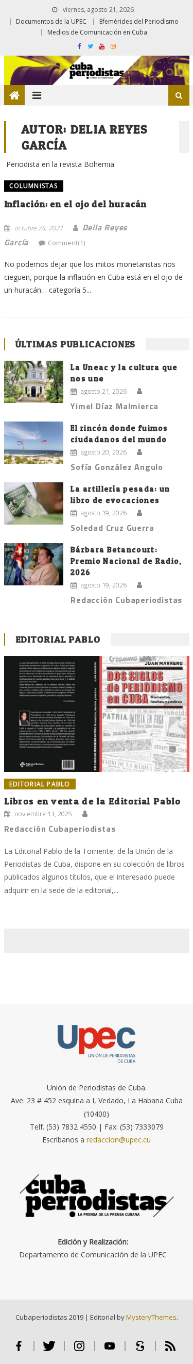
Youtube (109, 1350)
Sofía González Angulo (117, 467)
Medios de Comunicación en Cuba (97, 32)
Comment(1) (66, 242)
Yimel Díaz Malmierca (115, 406)
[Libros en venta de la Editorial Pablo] (96, 714)
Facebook (18, 1350)
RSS (170, 1350)
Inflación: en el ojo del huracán (75, 203)
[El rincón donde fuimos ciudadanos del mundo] (33, 443)
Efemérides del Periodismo (139, 21)
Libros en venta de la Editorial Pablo (92, 801)
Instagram (79, 1350)
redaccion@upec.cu (118, 1139)
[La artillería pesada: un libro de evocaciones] (33, 503)
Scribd (140, 1350)
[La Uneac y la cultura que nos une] (33, 382)
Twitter (49, 1350)
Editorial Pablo (58, 639)
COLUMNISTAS (33, 185)
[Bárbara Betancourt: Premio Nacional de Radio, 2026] (33, 564)
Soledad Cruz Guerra (112, 527)
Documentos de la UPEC (51, 21)
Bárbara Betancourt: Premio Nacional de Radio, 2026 (126, 561)
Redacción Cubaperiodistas (126, 600)
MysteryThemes (151, 1317)
